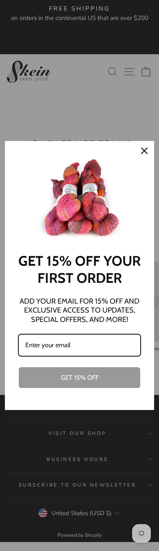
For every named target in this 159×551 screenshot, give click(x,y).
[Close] (144, 151)
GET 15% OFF (80, 377)
